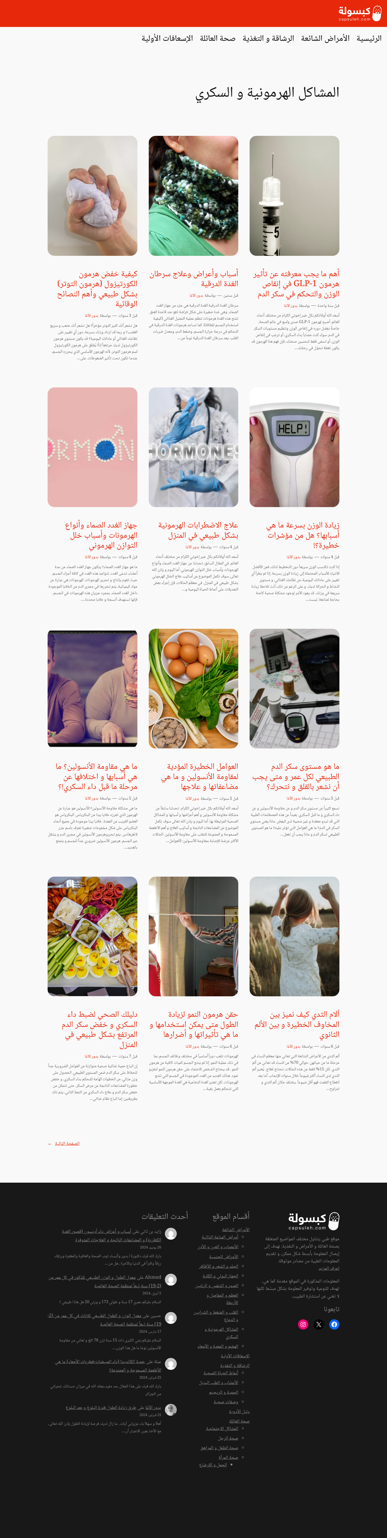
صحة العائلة (239, 1421)
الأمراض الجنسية (223, 1257)
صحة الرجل (228, 1438)
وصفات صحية (226, 1402)
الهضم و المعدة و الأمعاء (217, 1347)
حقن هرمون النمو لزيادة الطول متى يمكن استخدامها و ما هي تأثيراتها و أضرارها (193, 1025)
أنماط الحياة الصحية (220, 1373)
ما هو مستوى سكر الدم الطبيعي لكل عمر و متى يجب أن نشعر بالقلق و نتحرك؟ (295, 777)
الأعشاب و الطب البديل (218, 1383)
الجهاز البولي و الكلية (220, 1276)
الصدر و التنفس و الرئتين (216, 1286)
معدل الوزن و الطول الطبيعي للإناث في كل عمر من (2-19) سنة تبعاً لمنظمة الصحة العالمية (104, 1320)
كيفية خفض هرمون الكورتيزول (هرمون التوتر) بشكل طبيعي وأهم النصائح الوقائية (97, 289)
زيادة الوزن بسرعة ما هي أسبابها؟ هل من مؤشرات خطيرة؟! (302, 536)
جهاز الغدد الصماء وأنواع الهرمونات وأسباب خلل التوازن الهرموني (101, 536)
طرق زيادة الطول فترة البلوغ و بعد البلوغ (101, 1408)
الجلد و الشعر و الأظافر (218, 1267)
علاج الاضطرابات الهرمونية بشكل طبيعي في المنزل (198, 531)
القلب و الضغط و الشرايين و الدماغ (216, 1316)
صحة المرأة (228, 1458)
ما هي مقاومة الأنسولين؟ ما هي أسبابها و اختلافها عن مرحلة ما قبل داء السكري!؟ (96, 777)
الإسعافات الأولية (235, 1356)
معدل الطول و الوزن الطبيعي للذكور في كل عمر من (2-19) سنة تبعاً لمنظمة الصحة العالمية (104, 1282)
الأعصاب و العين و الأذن (217, 1247)
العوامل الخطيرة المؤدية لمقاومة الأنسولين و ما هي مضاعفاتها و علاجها (199, 777)
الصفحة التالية (64, 1144)
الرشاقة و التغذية (235, 1366)
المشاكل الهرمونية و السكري (221, 1333)
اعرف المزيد (329, 1269)
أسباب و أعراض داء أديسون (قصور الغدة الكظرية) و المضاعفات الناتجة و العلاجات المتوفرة (111, 1236)
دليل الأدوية (239, 1412)
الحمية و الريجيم (223, 1393)
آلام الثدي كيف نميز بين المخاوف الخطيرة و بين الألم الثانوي (296, 1025)
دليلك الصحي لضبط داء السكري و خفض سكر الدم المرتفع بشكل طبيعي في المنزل (99, 1030)
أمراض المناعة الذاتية (220, 1237)
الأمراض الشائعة (236, 1230)
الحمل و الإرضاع (213, 1465)
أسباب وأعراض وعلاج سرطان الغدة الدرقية (193, 279)
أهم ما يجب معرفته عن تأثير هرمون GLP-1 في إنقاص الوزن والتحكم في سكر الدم (296, 284)
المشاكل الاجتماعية (222, 1429)
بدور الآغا (290, 306)
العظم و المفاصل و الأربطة (222, 1299)
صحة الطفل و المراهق (219, 1448)
